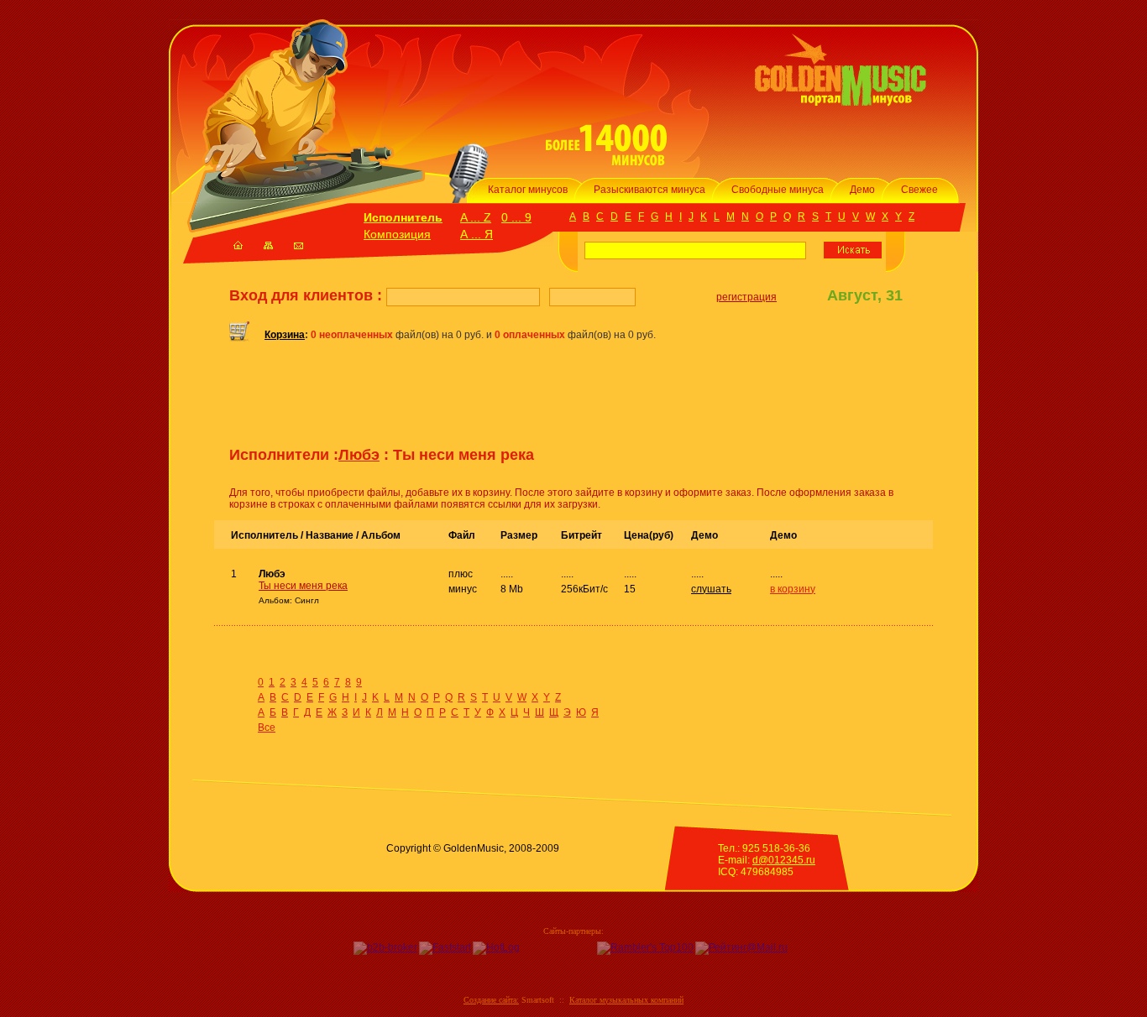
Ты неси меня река (303, 586)
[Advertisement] (425, 400)
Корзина (284, 335)
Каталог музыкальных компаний (626, 999)
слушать (711, 589)
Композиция (397, 234)
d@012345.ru (783, 860)
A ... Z (475, 217)
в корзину (792, 589)
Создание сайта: (491, 999)
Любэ (359, 454)
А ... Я (476, 234)
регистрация (746, 297)
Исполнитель (403, 217)
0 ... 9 (516, 217)
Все (266, 727)
